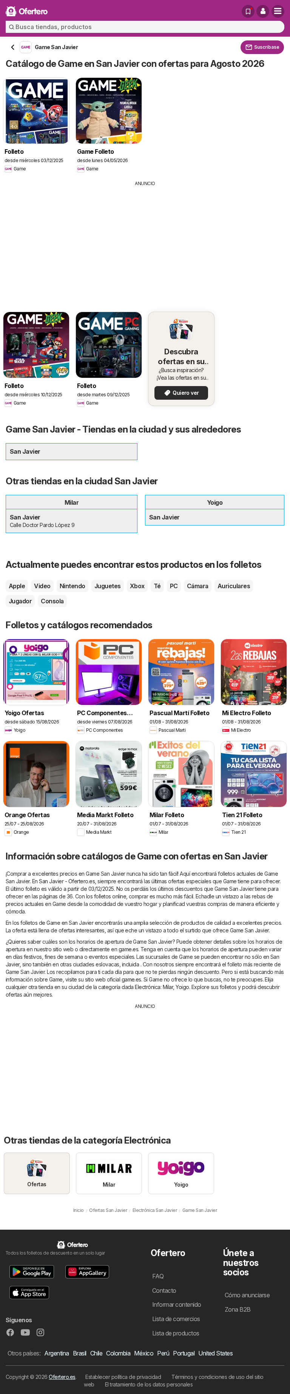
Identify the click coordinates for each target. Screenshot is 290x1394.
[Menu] (277, 11)
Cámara (197, 586)
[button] (262, 11)
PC (174, 586)
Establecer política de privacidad (123, 1377)
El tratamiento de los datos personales (149, 1384)
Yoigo (182, 987)
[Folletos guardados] (248, 11)
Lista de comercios (176, 1319)
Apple (17, 586)
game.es (128, 949)
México (143, 1353)
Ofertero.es (62, 1377)
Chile (96, 1353)
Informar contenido (176, 1304)
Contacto (164, 1290)
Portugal (183, 1353)
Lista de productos (175, 1333)
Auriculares (234, 586)
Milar (168, 987)
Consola (52, 601)
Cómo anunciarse (247, 1295)
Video (42, 586)
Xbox (137, 586)
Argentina (56, 1353)
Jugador (20, 601)
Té (157, 586)
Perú (163, 1353)
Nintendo (72, 586)
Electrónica (147, 987)
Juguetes (107, 586)
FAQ (158, 1276)
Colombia (118, 1353)
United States (215, 1353)
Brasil (79, 1353)
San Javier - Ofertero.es (67, 881)
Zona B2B (238, 1309)
